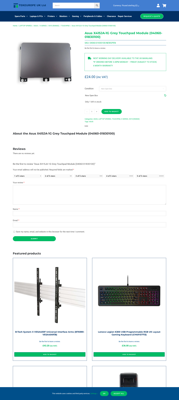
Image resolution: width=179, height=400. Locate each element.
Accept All (119, 393)
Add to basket (111, 111)
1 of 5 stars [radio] (19, 176)
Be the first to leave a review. (95, 48)
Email (16, 220)
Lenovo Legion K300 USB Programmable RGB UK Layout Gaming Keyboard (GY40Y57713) (129, 333)
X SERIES (124, 119)
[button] (151, 16)
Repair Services (125, 16)
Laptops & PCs (36, 16)
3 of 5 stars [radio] (81, 176)
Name (16, 209)
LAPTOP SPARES (104, 119)
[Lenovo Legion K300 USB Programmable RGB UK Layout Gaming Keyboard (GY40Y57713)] (129, 261)
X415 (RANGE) (134, 119)
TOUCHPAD (116, 119)
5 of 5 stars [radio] (142, 176)
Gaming (75, 16)
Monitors (63, 16)
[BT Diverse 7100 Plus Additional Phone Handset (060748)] (129, 369)
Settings (93, 393)
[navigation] (126, 5)
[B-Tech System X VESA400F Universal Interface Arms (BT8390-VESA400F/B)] (49, 261)
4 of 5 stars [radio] (111, 176)
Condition (89, 88)
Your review (18, 182)
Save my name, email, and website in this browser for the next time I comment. (50, 232)
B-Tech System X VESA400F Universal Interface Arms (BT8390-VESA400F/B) (49, 333)
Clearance (111, 16)
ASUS (95, 119)
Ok (104, 393)
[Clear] (165, 96)
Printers (51, 16)
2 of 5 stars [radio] (50, 176)
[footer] (30, 3)
